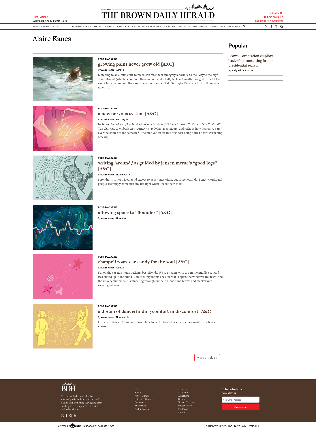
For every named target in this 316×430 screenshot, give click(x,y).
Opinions (139, 402)
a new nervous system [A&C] (128, 113)
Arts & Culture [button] (126, 26)
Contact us (183, 392)
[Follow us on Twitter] (62, 415)
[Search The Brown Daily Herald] (244, 26)
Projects (184, 26)
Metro (98, 26)
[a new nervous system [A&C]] (63, 128)
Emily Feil (236, 70)
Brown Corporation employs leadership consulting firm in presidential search (251, 60)
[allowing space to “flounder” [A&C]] (63, 227)
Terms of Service (186, 402)
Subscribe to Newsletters (269, 20)
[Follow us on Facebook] (66, 415)
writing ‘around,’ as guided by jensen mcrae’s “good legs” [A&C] (157, 166)
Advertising (183, 395)
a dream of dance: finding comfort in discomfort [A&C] (155, 311)
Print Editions (40, 17)
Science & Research (149, 26)
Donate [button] (54, 26)
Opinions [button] (169, 26)
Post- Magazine (230, 26)
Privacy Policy (185, 405)
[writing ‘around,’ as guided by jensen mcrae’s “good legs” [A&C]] (63, 178)
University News (81, 26)
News (137, 389)
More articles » (207, 357)
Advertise (44, 26)
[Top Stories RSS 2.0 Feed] (75, 415)
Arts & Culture (142, 395)
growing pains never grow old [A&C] (136, 64)
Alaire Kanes (107, 69)
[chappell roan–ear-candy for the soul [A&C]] (63, 276)
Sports (109, 26)
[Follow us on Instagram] (70, 415)
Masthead (183, 408)
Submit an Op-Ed (273, 17)
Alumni (181, 412)
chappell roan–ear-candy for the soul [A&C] (143, 262)
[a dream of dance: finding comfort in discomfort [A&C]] (63, 326)
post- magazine (142, 408)
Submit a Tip (276, 13)
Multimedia (200, 26)
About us (182, 389)
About (36, 26)
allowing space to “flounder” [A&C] (135, 212)
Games (214, 26)
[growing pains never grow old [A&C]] (63, 79)
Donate (181, 399)
